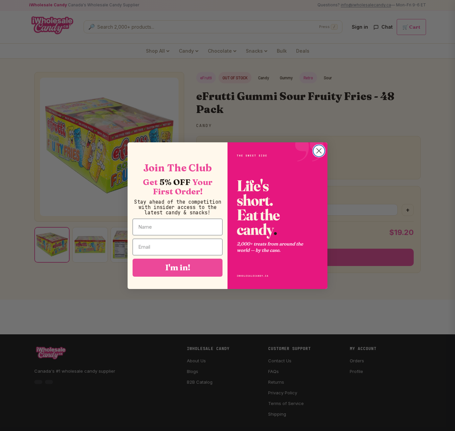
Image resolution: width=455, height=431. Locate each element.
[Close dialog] (319, 151)
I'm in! (177, 267)
